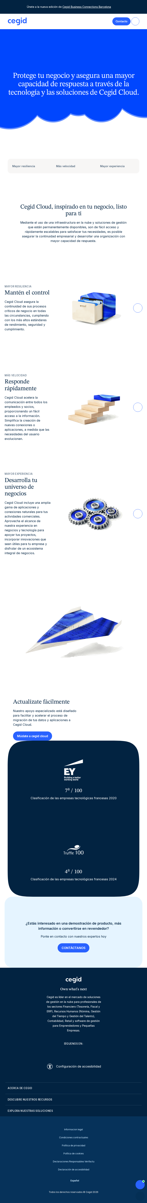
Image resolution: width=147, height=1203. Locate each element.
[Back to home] (17, 21)
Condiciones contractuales (73, 1137)
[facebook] (92, 1052)
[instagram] (73, 1052)
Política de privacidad (73, 1145)
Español (74, 1180)
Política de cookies (73, 1153)
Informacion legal (73, 1129)
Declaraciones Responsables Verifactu (73, 1161)
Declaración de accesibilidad (73, 1169)
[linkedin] (55, 1052)
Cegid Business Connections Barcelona (86, 6)
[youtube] (64, 1052)
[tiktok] (83, 1052)
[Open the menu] (135, 21)
